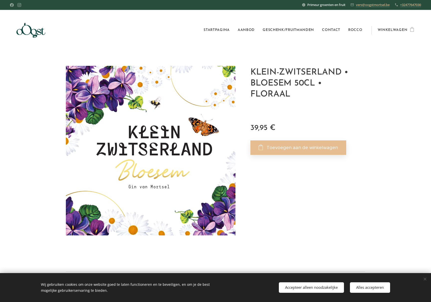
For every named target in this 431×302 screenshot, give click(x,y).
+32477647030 (410, 4)
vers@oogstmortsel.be (373, 4)
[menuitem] (218, 30)
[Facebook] (12, 5)
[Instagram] (19, 5)
